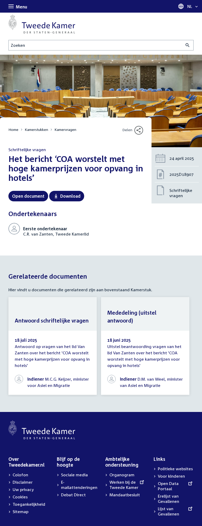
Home (13, 129)
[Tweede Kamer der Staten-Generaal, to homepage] (41, 23)
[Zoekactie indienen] (188, 45)
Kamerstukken (36, 129)
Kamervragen (65, 129)
